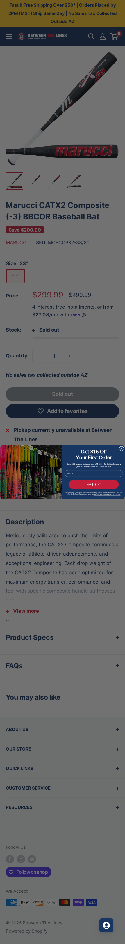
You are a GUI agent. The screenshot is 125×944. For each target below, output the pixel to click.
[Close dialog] (121, 448)
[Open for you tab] (106, 925)
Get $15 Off (94, 484)
